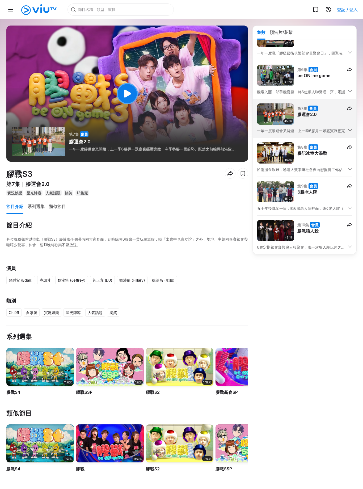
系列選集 (36, 206)
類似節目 (57, 206)
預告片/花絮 (281, 32)
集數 (261, 32)
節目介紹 (14, 206)
